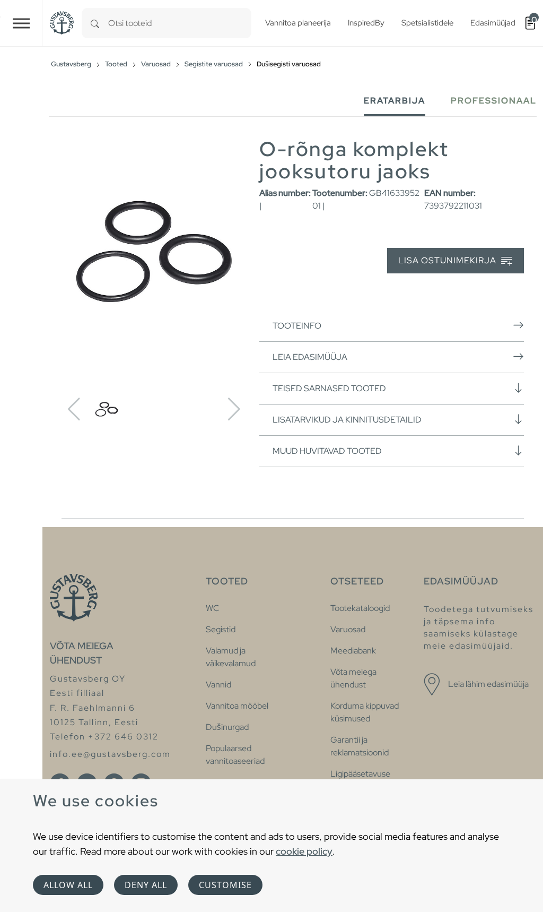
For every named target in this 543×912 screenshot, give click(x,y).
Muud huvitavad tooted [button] (327, 451)
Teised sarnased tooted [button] (329, 388)
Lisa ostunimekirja (448, 260)
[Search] (95, 23)
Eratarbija (394, 100)
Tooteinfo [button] (297, 325)
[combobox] (179, 23)
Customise (225, 885)
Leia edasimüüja (310, 357)
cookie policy (304, 851)
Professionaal (494, 100)
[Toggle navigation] (21, 23)
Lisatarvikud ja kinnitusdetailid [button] (347, 419)
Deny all (146, 885)
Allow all (68, 885)
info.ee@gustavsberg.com (110, 754)
